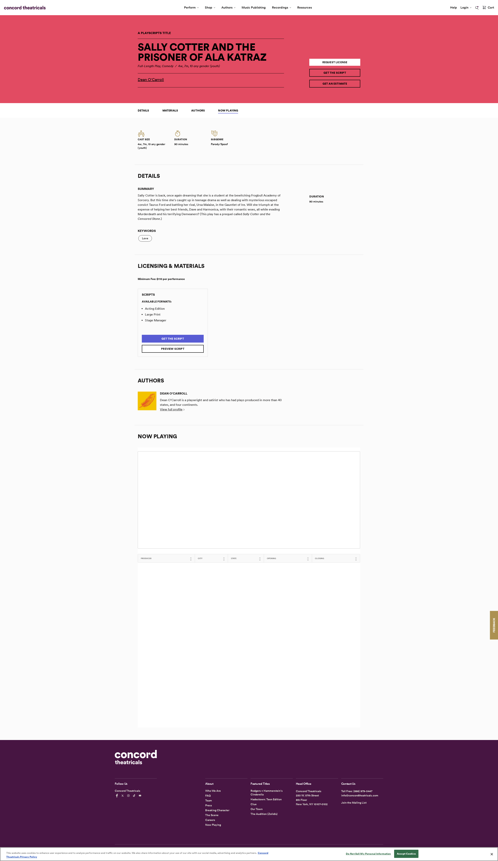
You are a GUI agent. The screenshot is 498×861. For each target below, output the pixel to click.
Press (208, 805)
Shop (208, 7)
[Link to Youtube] (141, 795)
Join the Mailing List (353, 802)
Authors (226, 7)
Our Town (257, 809)
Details (143, 110)
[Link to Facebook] (117, 795)
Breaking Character (217, 810)
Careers (210, 820)
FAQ (208, 795)
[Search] (477, 7)
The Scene (211, 815)
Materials (170, 110)
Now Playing (228, 110)
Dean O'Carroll (151, 79)
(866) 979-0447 (362, 791)
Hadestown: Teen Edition (266, 799)
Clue (254, 804)
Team (208, 800)
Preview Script (172, 348)
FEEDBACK (493, 625)
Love (145, 238)
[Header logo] (24, 8)
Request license (334, 62)
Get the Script (335, 72)
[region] (249, 854)
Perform (190, 7)
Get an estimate (335, 83)
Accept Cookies (406, 853)
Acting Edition (155, 308)
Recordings (280, 7)
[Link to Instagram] (129, 795)
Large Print (152, 314)
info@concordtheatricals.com (359, 795)
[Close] (491, 854)
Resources (304, 7)
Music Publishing (254, 7)
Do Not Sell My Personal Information (368, 853)
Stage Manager (155, 320)
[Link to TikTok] (135, 795)
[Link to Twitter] (123, 795)
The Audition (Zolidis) (264, 813)
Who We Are (213, 790)
